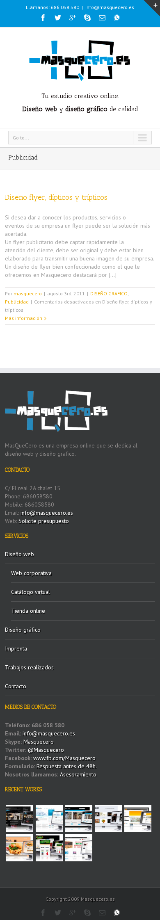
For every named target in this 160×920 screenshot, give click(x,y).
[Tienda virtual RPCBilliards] (49, 848)
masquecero (28, 293)
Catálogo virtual (30, 592)
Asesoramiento (78, 774)
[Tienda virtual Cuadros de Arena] (79, 818)
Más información (23, 318)
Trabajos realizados (29, 667)
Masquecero (38, 741)
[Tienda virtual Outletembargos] (79, 848)
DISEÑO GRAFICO (109, 293)
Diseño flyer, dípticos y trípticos (56, 197)
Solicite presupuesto (43, 521)
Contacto (15, 686)
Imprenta (16, 648)
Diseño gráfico (23, 629)
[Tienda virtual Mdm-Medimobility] (138, 818)
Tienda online (28, 610)
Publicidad (17, 302)
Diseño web (19, 554)
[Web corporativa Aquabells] (19, 818)
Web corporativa (31, 573)
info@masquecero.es (109, 7)
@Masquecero (46, 749)
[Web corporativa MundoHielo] (49, 818)
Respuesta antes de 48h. (67, 766)
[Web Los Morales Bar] (19, 848)
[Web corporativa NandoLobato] (108, 818)
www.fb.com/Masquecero (64, 758)
